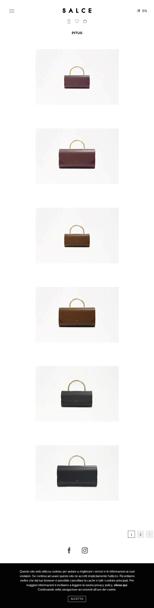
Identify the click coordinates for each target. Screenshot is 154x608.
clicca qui (120, 585)
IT (139, 11)
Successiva (149, 534)
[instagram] (85, 552)
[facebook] (69, 552)
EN (144, 11)
